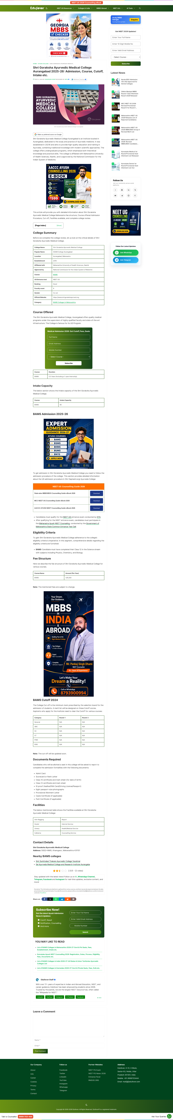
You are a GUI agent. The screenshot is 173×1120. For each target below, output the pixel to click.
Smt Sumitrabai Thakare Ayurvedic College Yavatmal (58, 861)
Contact (33, 1093)
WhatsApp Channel (86, 877)
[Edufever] (37, 8)
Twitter (62, 1073)
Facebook (47, 879)
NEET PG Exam (95, 1070)
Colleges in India (84, 8)
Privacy (33, 1086)
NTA (99, 517)
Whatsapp (63, 1087)
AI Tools (130, 8)
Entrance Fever (95, 1077)
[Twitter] (50, 899)
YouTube (49, 997)
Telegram (38, 879)
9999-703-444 (25, 1117)
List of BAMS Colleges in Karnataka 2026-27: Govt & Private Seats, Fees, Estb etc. (68, 968)
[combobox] (72, 926)
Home (35, 63)
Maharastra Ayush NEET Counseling (54, 523)
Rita (66, 79)
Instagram (60, 879)
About (32, 1070)
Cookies (33, 1082)
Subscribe (69, 363)
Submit (85, 932)
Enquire (134, 20)
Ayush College (43, 63)
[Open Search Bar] (140, 8)
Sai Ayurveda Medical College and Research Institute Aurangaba (63, 864)
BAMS (55, 275)
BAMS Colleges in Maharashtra (64, 302)
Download (96, 493)
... (99, 996)
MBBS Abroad (102, 8)
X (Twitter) (69, 997)
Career (33, 1078)
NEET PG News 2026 (97, 1073)
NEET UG (67, 517)
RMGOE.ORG (94, 1080)
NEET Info (116, 8)
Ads (32, 1074)
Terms (32, 1090)
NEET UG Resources (64, 8)
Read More (43, 892)
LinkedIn (40, 997)
